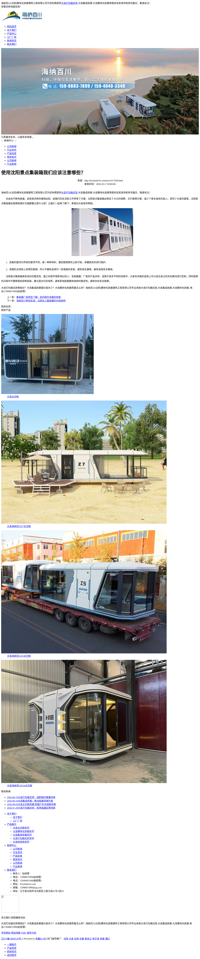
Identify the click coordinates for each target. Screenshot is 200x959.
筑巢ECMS (41, 938)
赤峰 (102, 938)
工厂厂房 (11, 37)
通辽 (107, 938)
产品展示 (11, 824)
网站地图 (15, 933)
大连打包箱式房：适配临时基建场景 (31, 797)
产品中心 (11, 33)
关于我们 (11, 30)
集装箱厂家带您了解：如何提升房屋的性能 (38, 297)
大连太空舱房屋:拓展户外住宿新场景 (31, 804)
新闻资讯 (11, 40)
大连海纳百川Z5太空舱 (19, 656)
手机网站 (6, 933)
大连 (71, 938)
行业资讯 (11, 150)
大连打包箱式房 (69, 3)
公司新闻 (11, 146)
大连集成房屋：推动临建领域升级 (30, 801)
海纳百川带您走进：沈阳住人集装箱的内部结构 (41, 300)
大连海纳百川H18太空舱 (19, 785)
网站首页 (11, 26)
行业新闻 (11, 164)
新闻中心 (11, 845)
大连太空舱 (13, 396)
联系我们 (11, 44)
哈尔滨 (95, 938)
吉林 (76, 938)
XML (23, 933)
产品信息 (11, 153)
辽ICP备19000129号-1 (12, 938)
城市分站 (31, 933)
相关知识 (11, 157)
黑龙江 (88, 938)
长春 (81, 938)
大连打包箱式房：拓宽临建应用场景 (31, 808)
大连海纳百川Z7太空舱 (19, 526)
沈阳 (66, 938)
